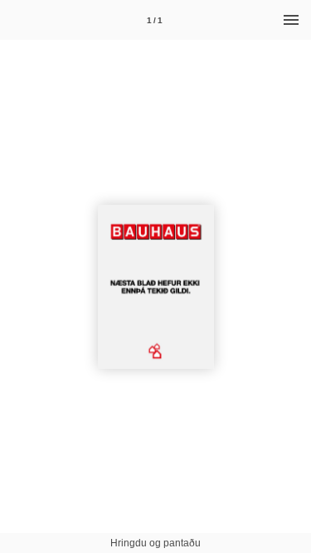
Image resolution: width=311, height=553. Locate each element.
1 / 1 (155, 20)
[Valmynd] (291, 20)
